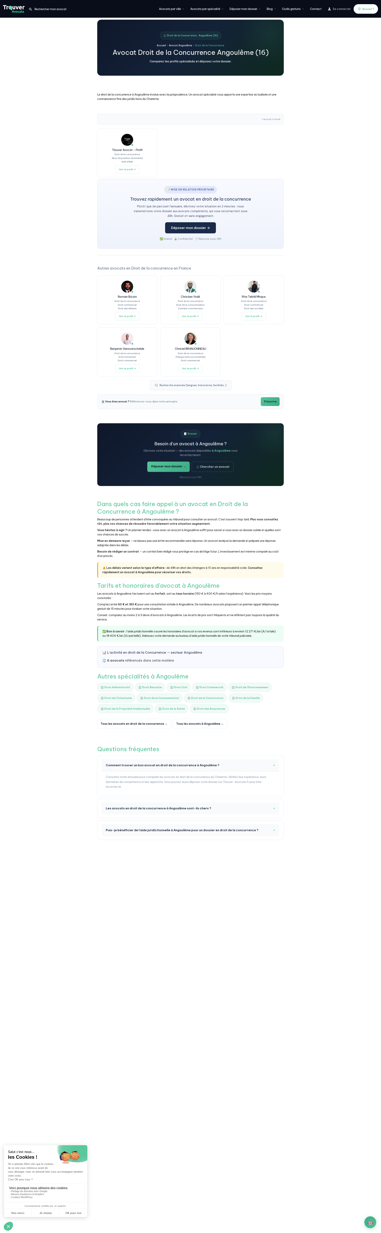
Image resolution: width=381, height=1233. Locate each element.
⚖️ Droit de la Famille (246, 698)
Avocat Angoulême (180, 45)
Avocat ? (368, 9)
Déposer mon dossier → (190, 228)
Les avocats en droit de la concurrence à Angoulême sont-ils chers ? (190, 808)
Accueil (161, 45)
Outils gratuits (291, 9)
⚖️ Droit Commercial (209, 687)
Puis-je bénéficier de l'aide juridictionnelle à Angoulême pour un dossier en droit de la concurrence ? (190, 830)
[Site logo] (14, 8)
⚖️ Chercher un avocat (212, 467)
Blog (270, 9)
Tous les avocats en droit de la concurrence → (134, 724)
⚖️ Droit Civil (178, 687)
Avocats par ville (170, 9)
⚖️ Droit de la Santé (171, 708)
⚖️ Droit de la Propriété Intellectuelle (125, 708)
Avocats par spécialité (205, 9)
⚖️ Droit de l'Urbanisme (116, 698)
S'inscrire (270, 401)
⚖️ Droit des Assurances (209, 708)
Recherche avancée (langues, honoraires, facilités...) (193, 385)
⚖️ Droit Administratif (115, 687)
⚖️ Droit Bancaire (150, 687)
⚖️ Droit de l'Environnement (250, 687)
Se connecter (342, 9)
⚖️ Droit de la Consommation (159, 698)
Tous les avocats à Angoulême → (200, 724)
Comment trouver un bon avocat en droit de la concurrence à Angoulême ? (190, 765)
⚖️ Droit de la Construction (205, 698)
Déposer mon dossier (243, 9)
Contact (315, 9)
